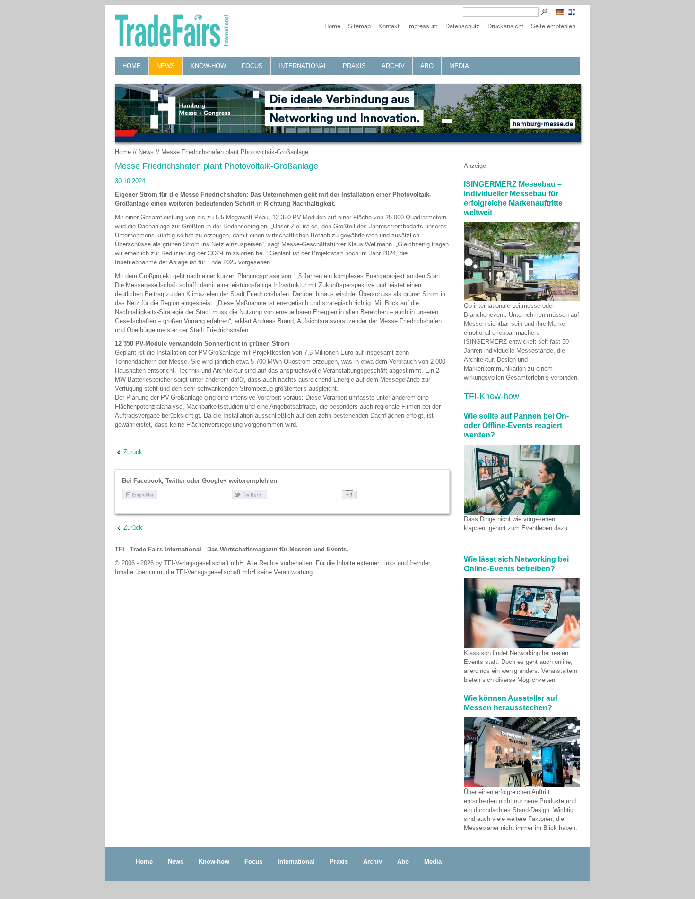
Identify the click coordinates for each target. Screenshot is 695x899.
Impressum (422, 26)
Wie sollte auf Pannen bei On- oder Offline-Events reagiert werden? (516, 425)
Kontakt (389, 26)
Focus (252, 66)
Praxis (354, 66)
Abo (427, 66)
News (165, 66)
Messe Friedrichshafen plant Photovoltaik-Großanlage (234, 152)
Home (332, 26)
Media (459, 66)
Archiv (393, 66)
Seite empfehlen (553, 26)
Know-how (208, 66)
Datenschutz (462, 26)
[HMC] (347, 113)
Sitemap (359, 26)
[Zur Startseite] (171, 31)
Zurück (132, 451)
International (302, 66)
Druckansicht (505, 26)
